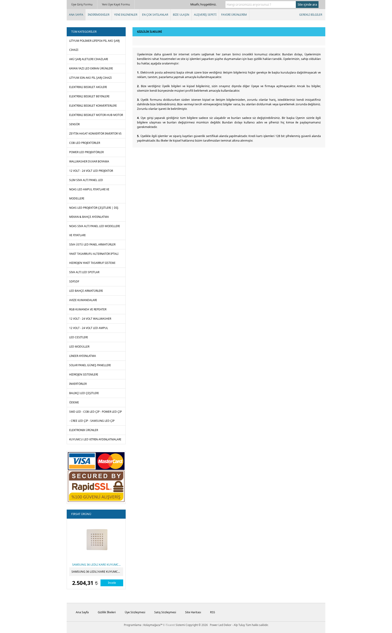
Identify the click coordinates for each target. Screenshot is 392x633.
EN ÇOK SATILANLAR (155, 15)
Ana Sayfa (82, 612)
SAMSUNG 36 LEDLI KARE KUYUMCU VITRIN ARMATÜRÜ (97, 572)
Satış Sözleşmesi (165, 612)
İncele (112, 583)
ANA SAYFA (76, 15)
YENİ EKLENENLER (125, 15)
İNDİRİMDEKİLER (98, 15)
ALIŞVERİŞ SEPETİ (205, 15)
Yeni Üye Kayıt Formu (116, 4)
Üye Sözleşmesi (135, 612)
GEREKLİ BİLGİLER (310, 15)
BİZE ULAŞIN (181, 15)
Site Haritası (193, 612)
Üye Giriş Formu (82, 4)
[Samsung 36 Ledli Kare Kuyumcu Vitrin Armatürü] (96, 539)
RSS (212, 612)
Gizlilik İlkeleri (107, 612)
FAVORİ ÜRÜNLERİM (234, 15)
